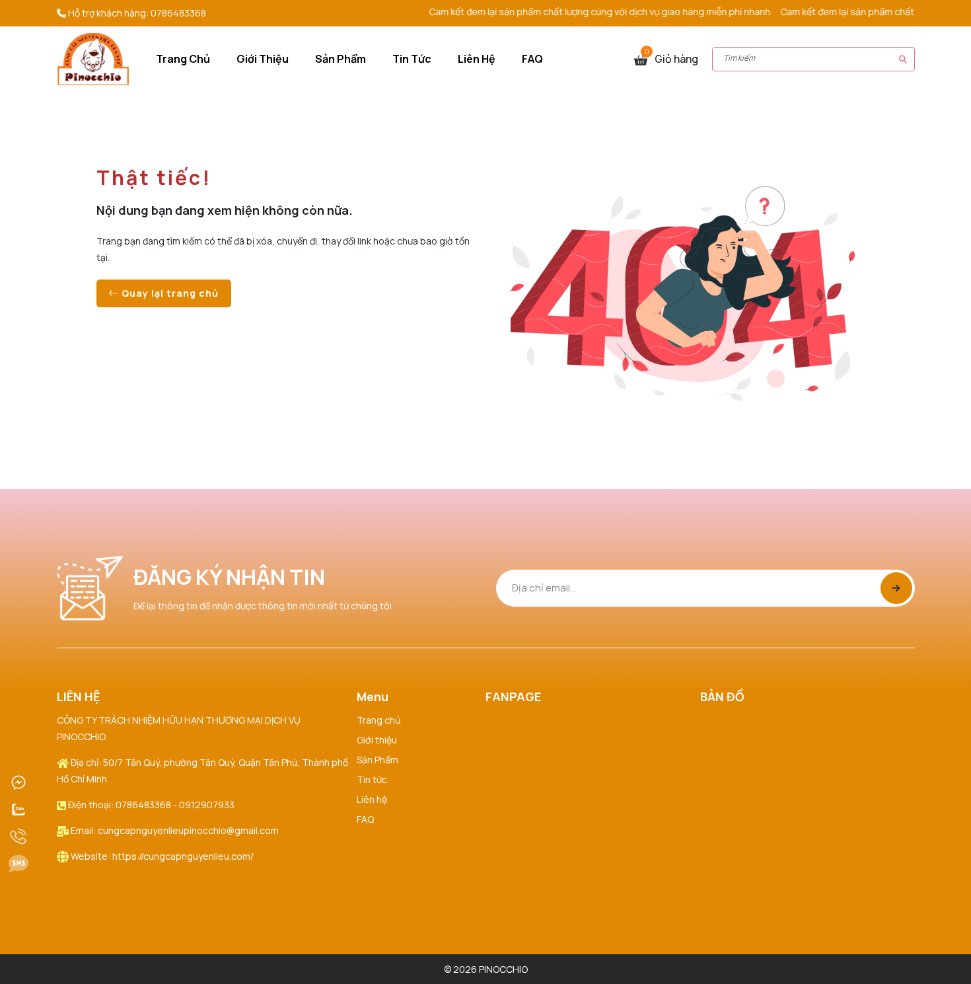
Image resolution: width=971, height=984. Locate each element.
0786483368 (178, 13)
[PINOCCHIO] (93, 58)
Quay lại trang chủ (169, 293)
